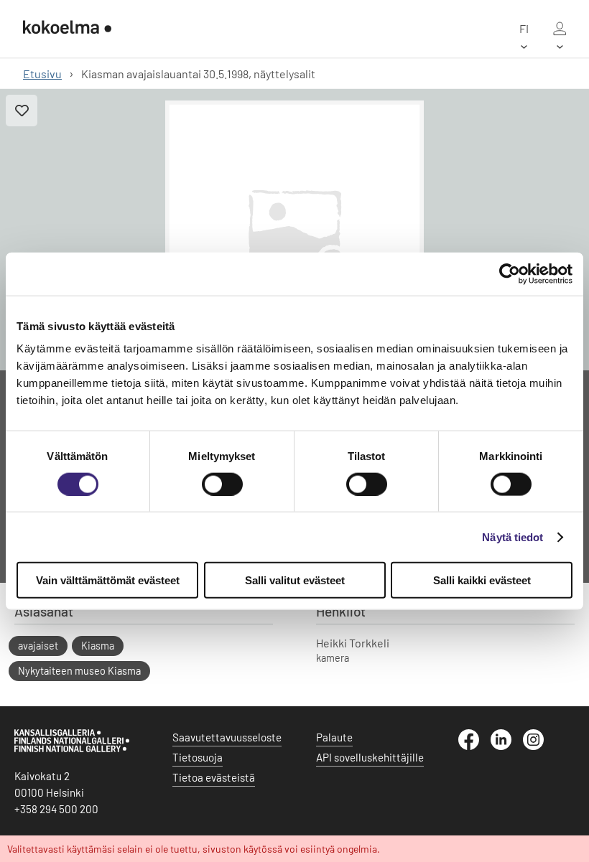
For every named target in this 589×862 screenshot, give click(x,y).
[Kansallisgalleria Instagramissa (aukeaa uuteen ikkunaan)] (539, 745)
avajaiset (38, 646)
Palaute (334, 737)
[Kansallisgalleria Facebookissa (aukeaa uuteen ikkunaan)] (474, 745)
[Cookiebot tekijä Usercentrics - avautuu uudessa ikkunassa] (509, 273)
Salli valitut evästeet (295, 580)
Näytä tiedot (512, 536)
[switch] (222, 483)
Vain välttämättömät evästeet (108, 580)
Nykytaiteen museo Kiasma (79, 671)
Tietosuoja (197, 757)
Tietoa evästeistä (213, 777)
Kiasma (97, 646)
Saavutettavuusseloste (227, 737)
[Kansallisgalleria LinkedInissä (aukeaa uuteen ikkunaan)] (507, 745)
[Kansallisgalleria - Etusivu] (67, 29)
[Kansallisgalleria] (71, 748)
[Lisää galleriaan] (21, 110)
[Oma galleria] (560, 28)
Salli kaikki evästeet (482, 580)
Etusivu (42, 73)
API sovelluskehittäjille (370, 757)
